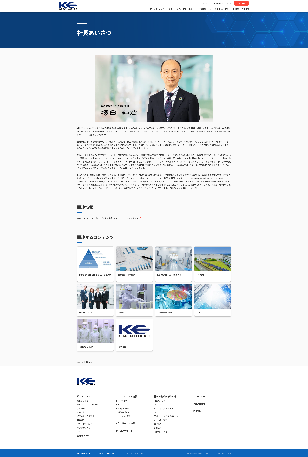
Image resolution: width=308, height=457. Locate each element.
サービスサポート (124, 430)
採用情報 (245, 9)
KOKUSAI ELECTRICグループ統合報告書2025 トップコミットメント (107, 218)
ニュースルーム (199, 396)
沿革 (79, 431)
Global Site (206, 3)
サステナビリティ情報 (176, 9)
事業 (117, 404)
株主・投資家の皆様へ (163, 408)
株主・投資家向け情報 (218, 9)
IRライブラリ (159, 412)
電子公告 (158, 423)
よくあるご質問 (160, 420)
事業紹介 (81, 420)
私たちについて (157, 9)
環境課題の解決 (122, 408)
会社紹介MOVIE (83, 435)
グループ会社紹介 (84, 423)
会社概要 (235, 9)
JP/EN (228, 3)
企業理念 (81, 412)
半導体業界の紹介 (84, 427)
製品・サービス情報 (197, 9)
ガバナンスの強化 (123, 416)
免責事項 (158, 427)
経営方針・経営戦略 (85, 416)
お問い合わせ (241, 3)
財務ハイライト (160, 400)
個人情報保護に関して (85, 453)
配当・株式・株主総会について (167, 416)
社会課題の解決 (122, 412)
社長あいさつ (83, 400)
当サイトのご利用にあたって (108, 453)
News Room (218, 3)
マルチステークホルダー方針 (133, 453)
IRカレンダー (159, 404)
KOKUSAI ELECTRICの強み (88, 404)
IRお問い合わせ (160, 431)
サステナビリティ (123, 400)
